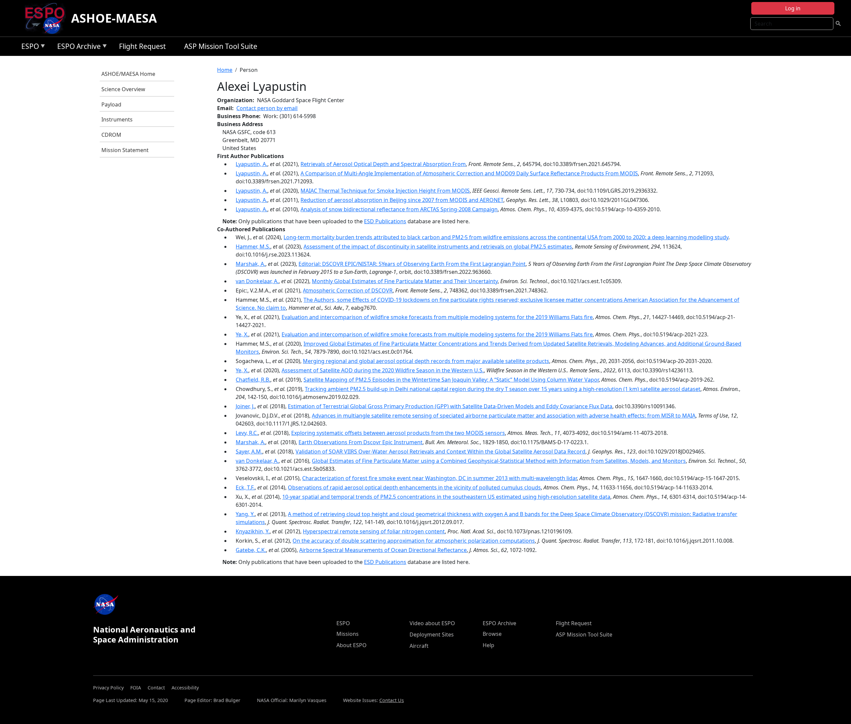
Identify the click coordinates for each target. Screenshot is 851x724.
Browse (492, 633)
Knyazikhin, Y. (253, 531)
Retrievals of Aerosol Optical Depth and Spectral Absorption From (383, 164)
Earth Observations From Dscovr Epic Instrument (361, 442)
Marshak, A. (250, 264)
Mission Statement (125, 150)
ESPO (28, 47)
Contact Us (391, 700)
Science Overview (123, 89)
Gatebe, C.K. (251, 550)
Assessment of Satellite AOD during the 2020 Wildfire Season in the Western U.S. (383, 370)
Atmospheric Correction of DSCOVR (348, 290)
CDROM (111, 134)
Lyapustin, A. (251, 164)
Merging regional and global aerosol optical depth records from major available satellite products (426, 361)
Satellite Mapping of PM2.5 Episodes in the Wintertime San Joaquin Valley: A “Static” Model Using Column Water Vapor (451, 379)
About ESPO (351, 645)
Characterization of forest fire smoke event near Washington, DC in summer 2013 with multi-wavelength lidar (439, 478)
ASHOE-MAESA (114, 18)
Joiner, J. (245, 406)
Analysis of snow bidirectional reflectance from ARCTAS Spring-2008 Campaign (399, 209)
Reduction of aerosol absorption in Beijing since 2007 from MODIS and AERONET (402, 200)
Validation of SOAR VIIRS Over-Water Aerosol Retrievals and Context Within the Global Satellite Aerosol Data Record (440, 451)
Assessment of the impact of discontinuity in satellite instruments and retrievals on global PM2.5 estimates (438, 246)
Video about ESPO (432, 623)
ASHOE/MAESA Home (128, 74)
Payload (111, 104)
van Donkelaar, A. (257, 281)
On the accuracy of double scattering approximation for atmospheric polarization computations (414, 540)
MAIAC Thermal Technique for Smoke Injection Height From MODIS (385, 190)
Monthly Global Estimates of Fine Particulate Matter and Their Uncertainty (405, 281)
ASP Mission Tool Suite (220, 46)
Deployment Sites (432, 634)
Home (224, 70)
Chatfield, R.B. (253, 379)
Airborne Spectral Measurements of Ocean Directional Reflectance (383, 550)
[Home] (47, 18)
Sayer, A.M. (249, 451)
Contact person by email (267, 108)
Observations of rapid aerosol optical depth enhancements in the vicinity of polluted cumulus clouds (414, 487)
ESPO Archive (77, 47)
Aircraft (419, 645)
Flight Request (142, 46)
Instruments (117, 119)
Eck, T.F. (245, 487)
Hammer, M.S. (253, 246)
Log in (792, 8)
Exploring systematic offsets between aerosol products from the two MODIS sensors (398, 433)
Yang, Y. (245, 514)
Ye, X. (242, 334)
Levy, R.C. (247, 433)
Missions (347, 633)
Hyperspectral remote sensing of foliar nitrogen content (374, 531)
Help (488, 645)
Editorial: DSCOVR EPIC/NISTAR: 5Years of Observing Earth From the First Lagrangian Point (412, 264)
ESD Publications (385, 221)
